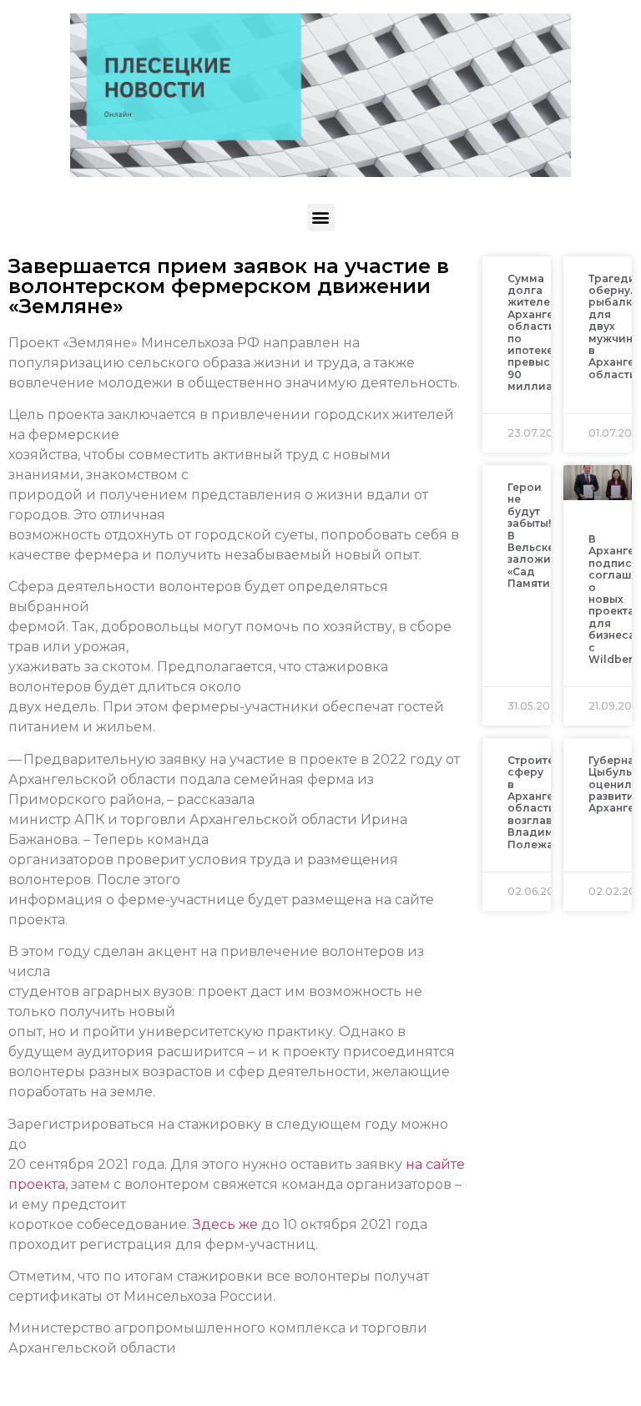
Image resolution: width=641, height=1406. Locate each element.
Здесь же (227, 1224)
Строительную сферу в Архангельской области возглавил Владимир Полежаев (550, 802)
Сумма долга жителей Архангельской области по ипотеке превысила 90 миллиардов (550, 332)
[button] (321, 217)
